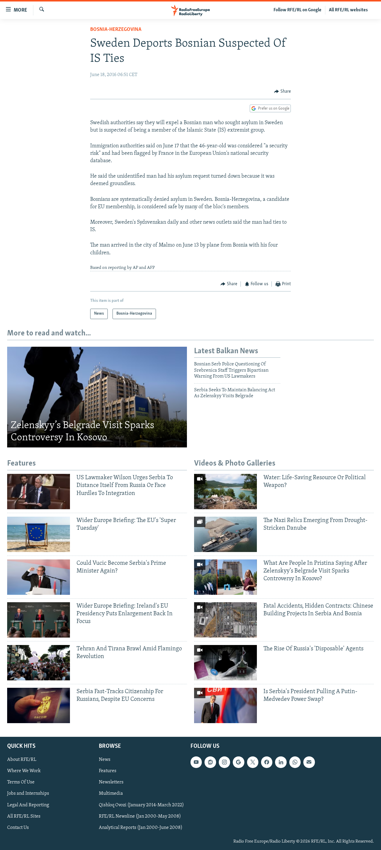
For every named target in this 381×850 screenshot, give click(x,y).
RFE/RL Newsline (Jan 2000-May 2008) (140, 816)
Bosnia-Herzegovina (115, 29)
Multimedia (111, 793)
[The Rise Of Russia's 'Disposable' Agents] (225, 662)
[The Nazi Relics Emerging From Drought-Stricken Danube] (225, 534)
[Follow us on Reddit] (210, 762)
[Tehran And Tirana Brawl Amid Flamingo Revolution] (38, 662)
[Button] (282, 91)
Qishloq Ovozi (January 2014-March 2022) (141, 804)
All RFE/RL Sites (23, 816)
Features (107, 771)
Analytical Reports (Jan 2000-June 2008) (140, 827)
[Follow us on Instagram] (224, 762)
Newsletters (111, 782)
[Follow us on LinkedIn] (280, 762)
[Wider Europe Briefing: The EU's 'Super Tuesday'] (38, 534)
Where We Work (24, 771)
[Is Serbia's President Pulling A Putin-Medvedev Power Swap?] (225, 705)
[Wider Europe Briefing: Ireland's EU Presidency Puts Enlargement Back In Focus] (38, 620)
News (104, 759)
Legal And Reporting (28, 804)
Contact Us (18, 827)
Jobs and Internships (28, 793)
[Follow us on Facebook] (266, 762)
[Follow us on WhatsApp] (295, 762)
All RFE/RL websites (348, 10)
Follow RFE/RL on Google (297, 10)
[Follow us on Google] (238, 762)
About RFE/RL (21, 759)
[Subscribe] (309, 762)
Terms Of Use (21, 782)
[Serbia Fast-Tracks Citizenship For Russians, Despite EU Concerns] (38, 705)
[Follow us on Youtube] (196, 762)
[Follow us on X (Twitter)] (252, 762)
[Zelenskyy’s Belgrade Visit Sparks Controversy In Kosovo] (97, 397)
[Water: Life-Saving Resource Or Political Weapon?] (225, 491)
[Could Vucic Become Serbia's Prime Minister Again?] (38, 577)
